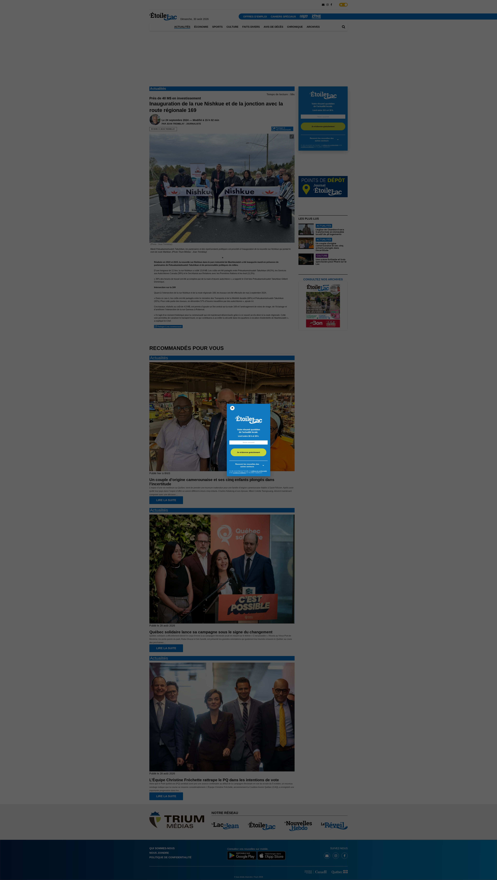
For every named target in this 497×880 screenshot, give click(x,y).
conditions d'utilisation (239, 472)
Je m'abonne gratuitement (248, 452)
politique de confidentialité (259, 471)
